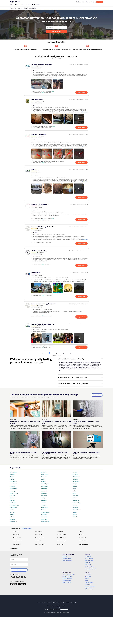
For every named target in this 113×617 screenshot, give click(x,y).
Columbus (44, 519)
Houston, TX (38, 534)
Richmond (75, 507)
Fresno (12, 479)
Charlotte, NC (39, 531)
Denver (12, 498)
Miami (11, 510)
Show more (85, 111)
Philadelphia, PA (17, 541)
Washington (13, 502)
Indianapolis (13, 521)
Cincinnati (44, 514)
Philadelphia (76, 477)
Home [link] (11, 8)
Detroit (43, 481)
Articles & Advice (36, 4)
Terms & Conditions (64, 609)
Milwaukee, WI (17, 538)
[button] (36, 84)
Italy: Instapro (56, 602)
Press (86, 580)
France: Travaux (40, 602)
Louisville (43, 472)
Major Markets (15, 468)
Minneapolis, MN (39, 538)
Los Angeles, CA (61, 534)
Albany (43, 498)
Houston (75, 498)
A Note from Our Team (90, 566)
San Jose (12, 495)
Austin (74, 488)
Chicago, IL (60, 531)
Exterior (17, 4)
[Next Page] (70, 353)
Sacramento (13, 488)
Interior (12, 4)
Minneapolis (44, 486)
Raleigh (43, 510)
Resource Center (89, 560)
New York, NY (82, 538)
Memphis (75, 484)
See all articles (97, 395)
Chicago (12, 519)
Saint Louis (44, 493)
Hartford (12, 500)
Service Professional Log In (69, 574)
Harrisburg (75, 474)
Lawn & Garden (23, 4)
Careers (87, 578)
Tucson (12, 477)
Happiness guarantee (90, 586)
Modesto (12, 486)
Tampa (12, 514)
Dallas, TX (81, 531)
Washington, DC (83, 544)
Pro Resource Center (67, 578)
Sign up (19, 570)
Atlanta (12, 517)
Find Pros (65, 556)
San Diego (13, 491)
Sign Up (100, 1)
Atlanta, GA (16, 531)
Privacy (48, 607)
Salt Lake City (76, 502)
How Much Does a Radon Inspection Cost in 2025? (86, 453)
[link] (56, 66)
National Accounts (67, 582)
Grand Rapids (45, 484)
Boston (43, 479)
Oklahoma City (45, 521)
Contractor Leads (67, 580)
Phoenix (12, 474)
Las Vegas (44, 495)
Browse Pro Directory (67, 558)
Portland (75, 472)
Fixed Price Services (67, 560)
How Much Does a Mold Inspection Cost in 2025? (86, 422)
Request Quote (81, 92)
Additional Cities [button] (13, 548)
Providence (76, 481)
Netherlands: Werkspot (65, 602)
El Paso (74, 493)
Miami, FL (81, 534)
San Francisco (14, 493)
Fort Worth (76, 495)
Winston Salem (45, 512)
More (30, 4)
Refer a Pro (87, 562)
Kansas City (44, 491)
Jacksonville (13, 507)
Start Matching (56, 31)
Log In (92, 1)
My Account (88, 556)
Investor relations (89, 582)
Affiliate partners (89, 588)
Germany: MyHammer (48, 602)
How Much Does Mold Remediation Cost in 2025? (23, 453)
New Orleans (44, 474)
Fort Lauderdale (14, 505)
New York (43, 500)
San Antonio (76, 500)
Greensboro (44, 507)
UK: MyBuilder (73, 602)
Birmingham (13, 472)
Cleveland (44, 517)
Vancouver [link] (20, 8)
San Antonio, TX (83, 541)
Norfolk (75, 505)
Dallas (74, 491)
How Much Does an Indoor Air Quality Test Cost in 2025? (25, 422)
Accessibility (63, 607)
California (53, 607)
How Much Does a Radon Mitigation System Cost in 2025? (55, 453)
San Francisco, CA (40, 544)
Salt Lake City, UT (61, 541)
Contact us (87, 584)
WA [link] (15, 8)
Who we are (88, 576)
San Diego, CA (17, 544)
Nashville (75, 486)
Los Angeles (13, 484)
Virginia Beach (76, 510)
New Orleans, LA (61, 538)
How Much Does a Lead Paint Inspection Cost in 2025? (56, 422)
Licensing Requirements (90, 569)
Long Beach (13, 481)
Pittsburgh (75, 479)
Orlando (12, 512)
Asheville (43, 502)
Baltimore (44, 477)
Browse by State (26, 528)
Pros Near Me (88, 564)
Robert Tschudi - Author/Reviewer (19, 449)
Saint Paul (44, 488)
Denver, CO (16, 534)
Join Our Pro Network (67, 576)
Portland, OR (38, 541)
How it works (88, 574)
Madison (75, 514)
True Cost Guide (89, 558)
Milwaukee (75, 517)
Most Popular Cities (15, 528)
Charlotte (44, 505)
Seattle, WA (60, 544)
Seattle (75, 512)
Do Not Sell (57, 607)
